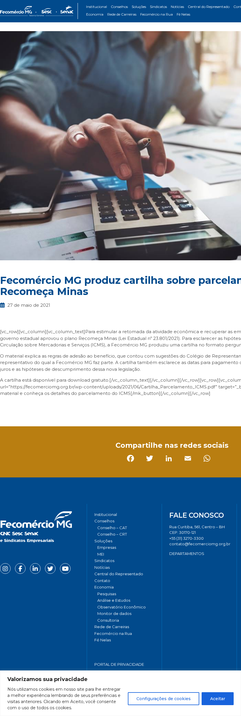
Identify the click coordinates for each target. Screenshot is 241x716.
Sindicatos (158, 6)
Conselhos (119, 6)
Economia (94, 14)
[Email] (63, 407)
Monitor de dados (114, 613)
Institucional (96, 6)
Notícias (177, 6)
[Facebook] (5, 407)
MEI (100, 554)
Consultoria (108, 620)
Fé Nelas (183, 14)
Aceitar (217, 698)
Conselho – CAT (112, 527)
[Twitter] (25, 407)
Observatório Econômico (121, 607)
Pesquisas (106, 593)
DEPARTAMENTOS (186, 553)
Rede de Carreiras (121, 14)
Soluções (139, 6)
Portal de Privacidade (119, 664)
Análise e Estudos (113, 600)
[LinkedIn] (44, 407)
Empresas (106, 547)
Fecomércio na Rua (156, 14)
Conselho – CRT (112, 534)
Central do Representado (209, 6)
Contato (102, 580)
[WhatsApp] (82, 407)
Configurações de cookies (163, 698)
